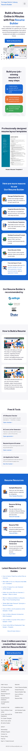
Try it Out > (12, 553)
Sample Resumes (19, 689)
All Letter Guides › (5, 723)
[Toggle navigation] (24, 3)
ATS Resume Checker (6, 687)
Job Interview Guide (20, 710)
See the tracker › (8, 464)
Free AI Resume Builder (21, 687)
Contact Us (4, 734)
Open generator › (8, 436)
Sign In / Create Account (7, 741)
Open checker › (7, 422)
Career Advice (18, 712)
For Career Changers (6, 718)
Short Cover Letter (6, 720)
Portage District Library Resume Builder (9, 3)
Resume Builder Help (20, 692)
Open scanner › (7, 450)
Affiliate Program (5, 732)
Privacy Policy (4, 736)
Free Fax (3, 738)
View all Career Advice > (14, 631)
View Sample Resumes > (16, 496)
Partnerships (4, 729)
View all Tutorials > (14, 516)
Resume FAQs (18, 698)
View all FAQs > (13, 533)
